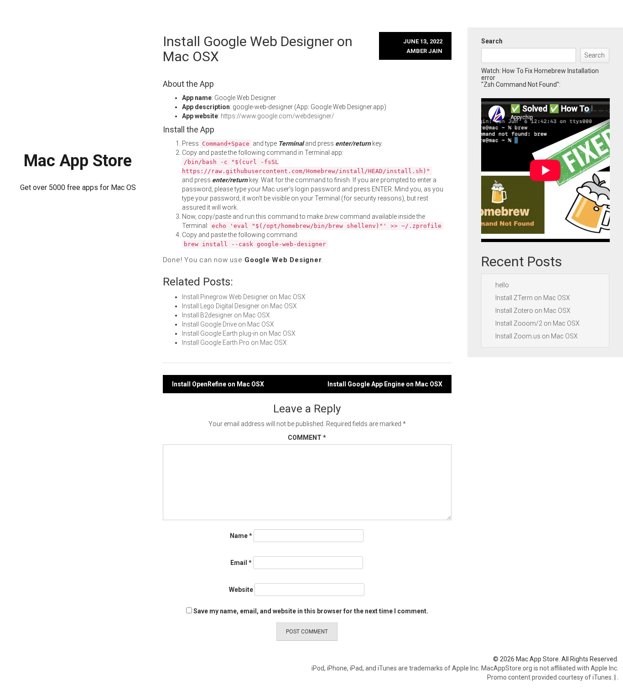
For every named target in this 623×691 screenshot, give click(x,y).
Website (241, 589)
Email (241, 562)
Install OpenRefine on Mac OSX (218, 384)
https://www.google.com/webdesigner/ (277, 116)
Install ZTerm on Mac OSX (532, 297)
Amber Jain (424, 50)
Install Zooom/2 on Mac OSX (537, 323)
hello (502, 285)
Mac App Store (78, 160)
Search (492, 41)
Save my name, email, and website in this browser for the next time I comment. (310, 611)
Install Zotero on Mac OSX (533, 310)
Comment (307, 437)
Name (241, 535)
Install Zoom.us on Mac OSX (536, 336)
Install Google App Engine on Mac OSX (384, 384)
